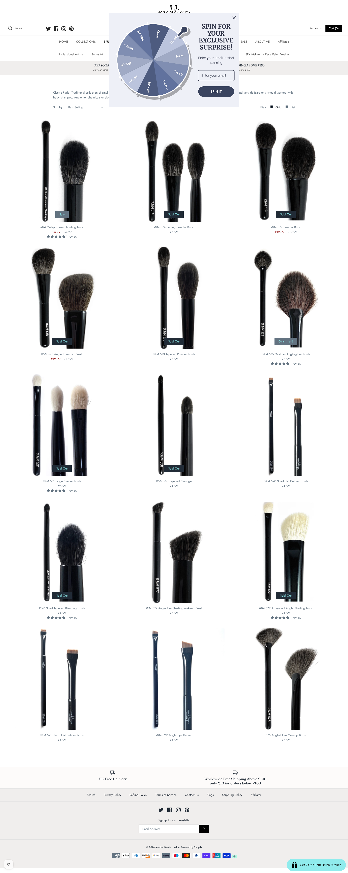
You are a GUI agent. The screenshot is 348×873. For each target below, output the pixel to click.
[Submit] (204, 829)
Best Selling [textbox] (75, 107)
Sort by (57, 107)
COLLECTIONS (86, 41)
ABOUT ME (262, 41)
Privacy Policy (112, 795)
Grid (279, 107)
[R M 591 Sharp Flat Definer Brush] (62, 679)
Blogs (210, 795)
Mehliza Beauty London (167, 847)
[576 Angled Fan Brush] (286, 679)
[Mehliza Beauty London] (174, 12)
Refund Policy (138, 795)
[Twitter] (48, 28)
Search (91, 795)
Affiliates (283, 41)
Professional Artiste (71, 54)
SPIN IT (216, 91)
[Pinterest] (71, 28)
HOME (63, 41)
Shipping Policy (232, 795)
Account (314, 28)
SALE (243, 41)
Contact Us (192, 795)
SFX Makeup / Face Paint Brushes (267, 54)
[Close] (234, 18)
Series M (97, 54)
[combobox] (85, 107)
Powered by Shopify (191, 847)
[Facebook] (56, 28)
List (293, 107)
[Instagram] (63, 28)
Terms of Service (166, 795)
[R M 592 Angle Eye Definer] (174, 679)
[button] (56, 236)
